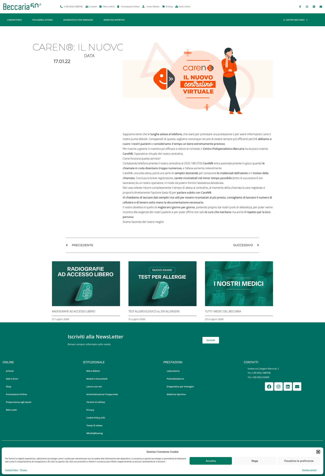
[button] (318, 451)
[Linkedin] (313, 6)
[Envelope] (320, 6)
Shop (8, 386)
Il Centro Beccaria (294, 19)
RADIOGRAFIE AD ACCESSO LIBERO (73, 311)
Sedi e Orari (12, 378)
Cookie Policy (11, 470)
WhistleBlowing (94, 433)
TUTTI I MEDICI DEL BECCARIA (223, 311)
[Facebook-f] (299, 6)
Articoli (10, 370)
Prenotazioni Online (16, 394)
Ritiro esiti (11, 409)
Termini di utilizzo (95, 402)
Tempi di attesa (94, 425)
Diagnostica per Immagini (78, 19)
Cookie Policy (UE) (95, 417)
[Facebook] (269, 386)
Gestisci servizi (309, 470)
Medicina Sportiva (114, 19)
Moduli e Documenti (96, 378)
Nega (255, 460)
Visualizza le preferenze (299, 460)
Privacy (23, 470)
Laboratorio (14, 19)
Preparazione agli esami (18, 402)
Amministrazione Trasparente (102, 394)
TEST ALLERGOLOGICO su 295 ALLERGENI (154, 311)
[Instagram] (306, 6)
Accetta (211, 460)
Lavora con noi (94, 386)
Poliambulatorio (42, 19)
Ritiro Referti (93, 370)
